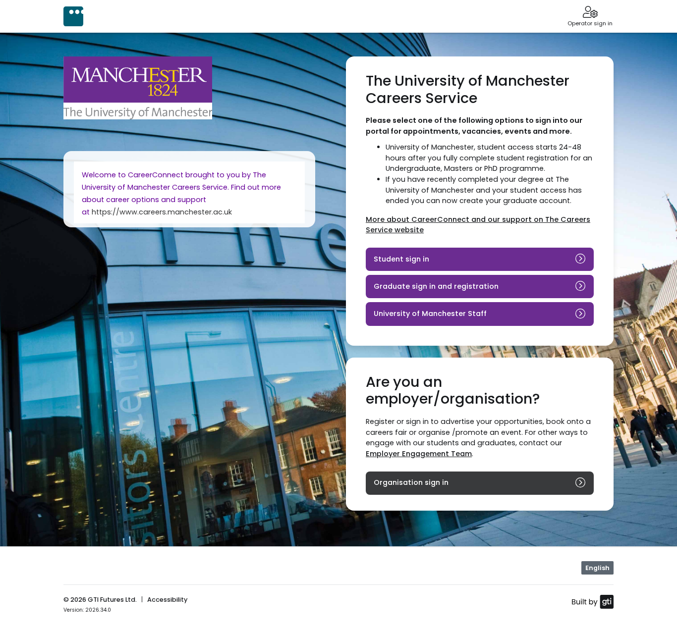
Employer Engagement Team (419, 454)
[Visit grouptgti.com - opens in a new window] (592, 601)
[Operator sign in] (590, 13)
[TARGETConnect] (73, 16)
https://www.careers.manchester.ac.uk (162, 212)
